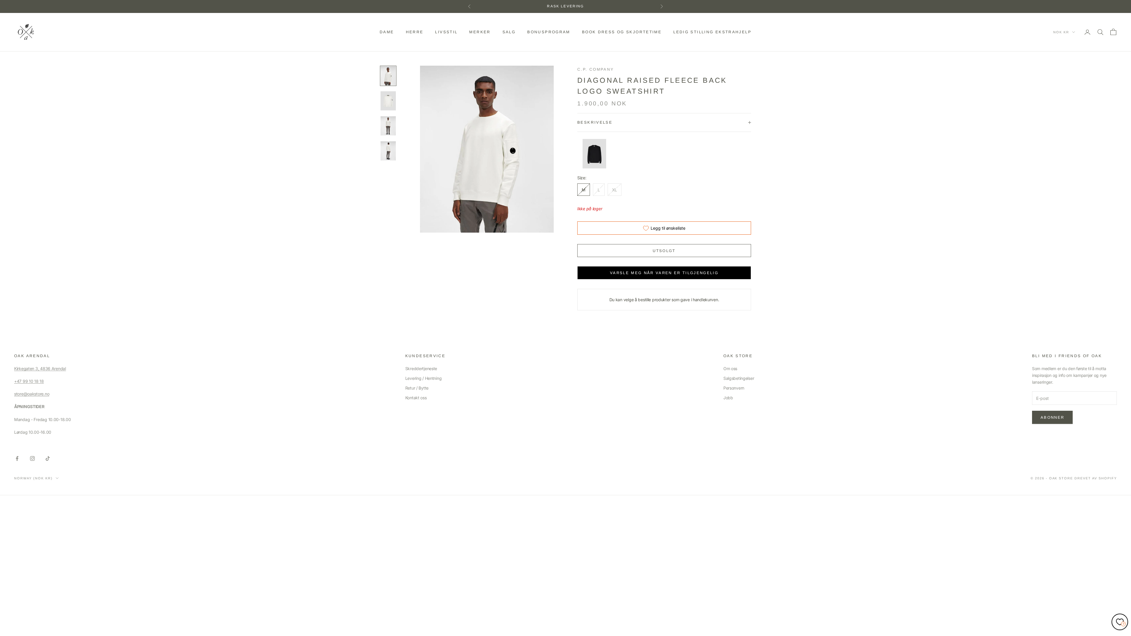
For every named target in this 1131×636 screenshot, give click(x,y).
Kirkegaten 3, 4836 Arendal (40, 368)
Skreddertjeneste (421, 368)
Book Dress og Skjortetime (622, 32)
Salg (509, 32)
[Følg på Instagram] (32, 458)
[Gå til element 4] (388, 151)
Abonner (1052, 417)
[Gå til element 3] (388, 126)
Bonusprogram (548, 32)
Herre (415, 32)
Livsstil (446, 32)
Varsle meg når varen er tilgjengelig (664, 273)
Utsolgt (664, 251)
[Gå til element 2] (388, 101)
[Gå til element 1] (388, 76)
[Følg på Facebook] (17, 458)
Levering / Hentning (423, 378)
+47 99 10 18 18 (29, 381)
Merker (479, 32)
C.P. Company (595, 69)
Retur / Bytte (417, 387)
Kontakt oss (416, 397)
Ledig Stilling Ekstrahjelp (712, 32)
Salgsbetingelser (738, 378)
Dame (387, 32)
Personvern (733, 387)
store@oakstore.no (31, 393)
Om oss (730, 368)
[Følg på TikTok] (48, 458)
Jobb (728, 397)
